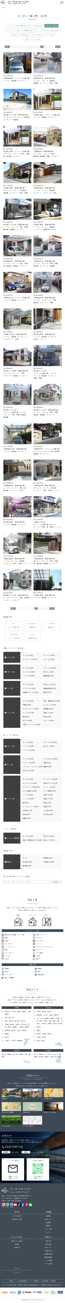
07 (34, 47)
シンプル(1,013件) (29, 672)
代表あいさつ (48, 1219)
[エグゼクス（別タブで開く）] (60, 1292)
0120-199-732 (12, 1147)
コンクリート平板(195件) (31, 787)
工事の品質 (48, 1244)
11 (49, 47)
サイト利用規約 (34, 1281)
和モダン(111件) (48, 672)
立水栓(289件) (48, 814)
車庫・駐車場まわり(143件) (32, 840)
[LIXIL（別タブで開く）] (5, 1292)
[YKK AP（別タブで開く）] (19, 1292)
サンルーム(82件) (49, 787)
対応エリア (48, 1247)
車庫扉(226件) (28, 30)
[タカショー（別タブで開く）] (27, 1292)
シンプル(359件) (28, 746)
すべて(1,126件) (28, 836)
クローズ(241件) (49, 659)
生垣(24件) (26, 814)
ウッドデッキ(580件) (50, 779)
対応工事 (48, 1241)
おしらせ (48, 1232)
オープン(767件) (49, 655)
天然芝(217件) (27, 810)
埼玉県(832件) (27, 862)
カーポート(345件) (51, 26)
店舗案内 (48, 1226)
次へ (57, 47)
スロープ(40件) (49, 35)
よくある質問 (48, 1260)
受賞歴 (17, 1244)
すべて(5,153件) (28, 779)
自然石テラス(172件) (50, 783)
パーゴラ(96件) (28, 795)
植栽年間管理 (48, 1257)
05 (27, 47)
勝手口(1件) (47, 692)
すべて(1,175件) (28, 655)
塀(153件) (26, 803)
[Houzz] (30, 1204)
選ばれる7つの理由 (16, 1241)
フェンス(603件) (28, 799)
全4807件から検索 (17, 1219)
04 (23, 47)
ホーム (4, 7)
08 (38, 47)
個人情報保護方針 (23, 1281)
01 (12, 47)
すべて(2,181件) (28, 742)
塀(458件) (14, 35)
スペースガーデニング (16, 3)
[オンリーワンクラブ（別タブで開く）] (53, 1292)
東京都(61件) (27, 866)
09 (42, 47)
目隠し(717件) (48, 799)
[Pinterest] (26, 1204)
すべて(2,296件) (28, 759)
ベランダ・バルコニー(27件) (33, 766)
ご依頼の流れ (48, 1251)
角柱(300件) (24, 35)
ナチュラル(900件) (49, 668)
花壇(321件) (47, 806)
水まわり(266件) (28, 770)
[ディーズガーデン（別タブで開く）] (46, 1292)
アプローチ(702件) (29, 688)
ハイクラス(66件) (29, 750)
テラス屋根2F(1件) (49, 791)
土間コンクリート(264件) (32, 39)
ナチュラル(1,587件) (50, 742)
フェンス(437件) (41, 30)
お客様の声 (17, 1247)
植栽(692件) (47, 766)
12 (52, 47)
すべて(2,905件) (28, 684)
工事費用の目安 (48, 1254)
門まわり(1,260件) (49, 684)
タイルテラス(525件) (30, 783)
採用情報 (53, 1281)
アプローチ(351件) (29, 763)
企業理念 (48, 1216)
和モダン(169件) (49, 746)
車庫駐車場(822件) (49, 688)
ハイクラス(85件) (29, 676)
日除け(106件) (48, 795)
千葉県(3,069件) (48, 862)
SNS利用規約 (44, 1281)
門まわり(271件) (49, 836)
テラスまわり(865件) (50, 759)
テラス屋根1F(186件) (30, 791)
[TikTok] (19, 1204)
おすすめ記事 (48, 1264)
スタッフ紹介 (48, 1229)
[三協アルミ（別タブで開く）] (12, 1292)
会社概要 (48, 1222)
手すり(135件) (36, 35)
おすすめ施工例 (16, 1216)
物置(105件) (27, 818)
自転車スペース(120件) (31, 692)
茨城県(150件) (48, 858)
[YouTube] (15, 1204)
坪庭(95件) (47, 763)
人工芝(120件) (48, 810)
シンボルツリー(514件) (31, 806)
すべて (10, 26)
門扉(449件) (38, 26)
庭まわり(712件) (49, 840)
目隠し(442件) (54, 30)
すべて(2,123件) (28, 668)
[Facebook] (23, 1204)
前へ (7, 47)
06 (31, 47)
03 (19, 47)
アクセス (16, 1272)
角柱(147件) (47, 803)
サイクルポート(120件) (13, 30)
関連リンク (12, 1281)
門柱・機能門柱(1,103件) (23, 26)
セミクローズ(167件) (30, 659)
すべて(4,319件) (28, 701)
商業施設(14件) (48, 676)
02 (16, 47)
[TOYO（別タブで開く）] (37, 1292)
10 (45, 47)
